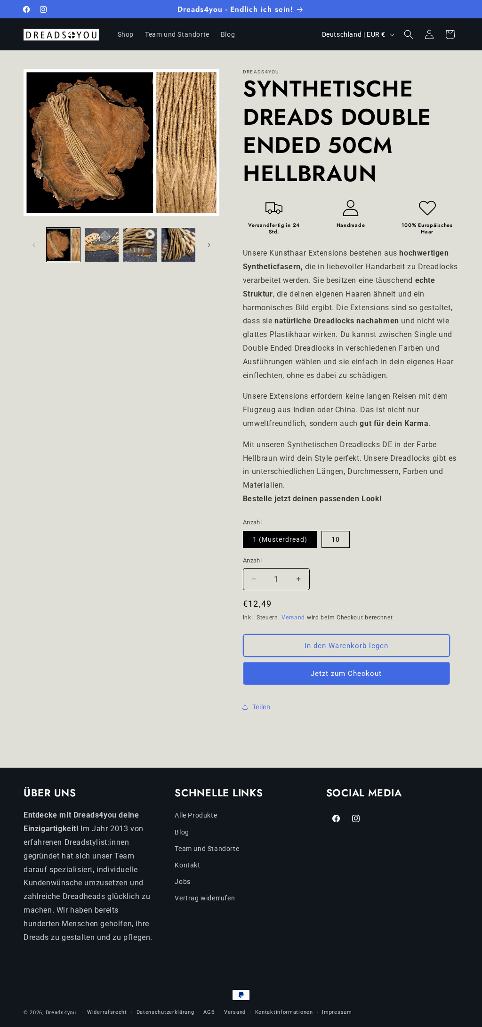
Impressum (337, 1012)
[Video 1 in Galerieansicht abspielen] (140, 244)
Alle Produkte (196, 815)
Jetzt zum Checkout (346, 673)
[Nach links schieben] (34, 244)
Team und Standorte (207, 848)
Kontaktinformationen (284, 1012)
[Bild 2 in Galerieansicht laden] (101, 244)
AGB (209, 1012)
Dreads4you (61, 1013)
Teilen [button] (261, 707)
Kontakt (187, 865)
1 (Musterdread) (280, 539)
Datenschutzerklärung (165, 1012)
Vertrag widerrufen (205, 898)
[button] (408, 34)
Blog (182, 832)
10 (335, 539)
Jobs (182, 881)
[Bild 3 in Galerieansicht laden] (178, 244)
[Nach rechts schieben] (209, 244)
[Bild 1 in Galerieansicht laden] (63, 244)
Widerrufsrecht (107, 1012)
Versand (293, 617)
